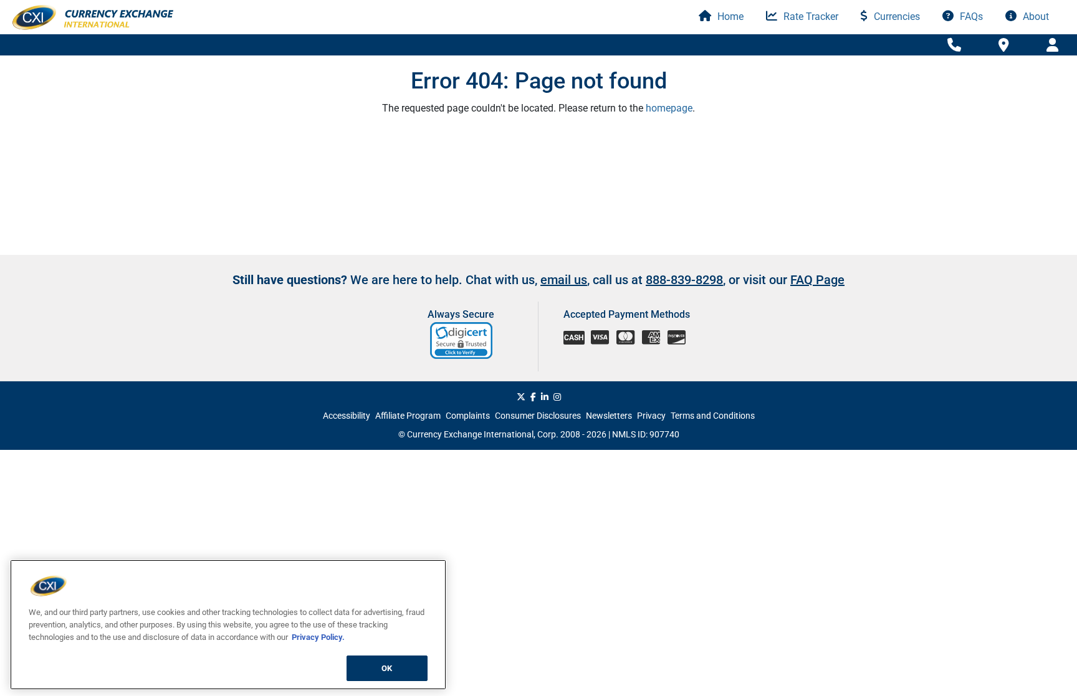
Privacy (651, 416)
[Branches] (1004, 44)
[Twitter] (521, 397)
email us (563, 279)
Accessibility (346, 416)
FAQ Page (817, 279)
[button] (462, 340)
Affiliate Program (408, 416)
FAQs (970, 16)
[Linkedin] (544, 397)
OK (386, 667)
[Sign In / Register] (1052, 45)
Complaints (468, 416)
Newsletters (609, 416)
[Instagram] (557, 397)
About (1034, 16)
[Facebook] (533, 397)
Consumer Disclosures (538, 416)
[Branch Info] (954, 45)
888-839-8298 (684, 279)
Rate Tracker (809, 16)
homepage (669, 108)
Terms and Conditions (713, 416)
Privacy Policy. (318, 636)
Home (729, 16)
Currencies (895, 16)
